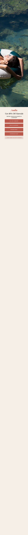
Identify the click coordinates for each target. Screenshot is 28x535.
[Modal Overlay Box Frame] (14, 267)
